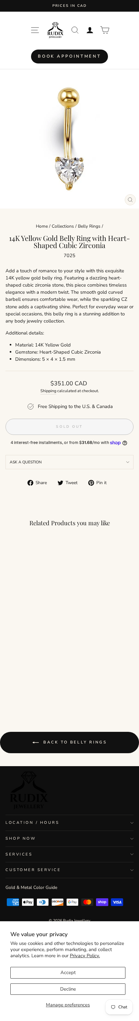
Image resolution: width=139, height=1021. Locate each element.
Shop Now (20, 838)
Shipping (48, 390)
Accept (68, 972)
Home (42, 226)
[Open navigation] (34, 30)
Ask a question (26, 462)
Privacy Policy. (85, 955)
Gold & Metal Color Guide (31, 887)
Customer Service (33, 869)
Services (18, 854)
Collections (63, 226)
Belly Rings (89, 226)
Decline (68, 989)
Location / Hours (32, 822)
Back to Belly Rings (74, 742)
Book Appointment (69, 56)
